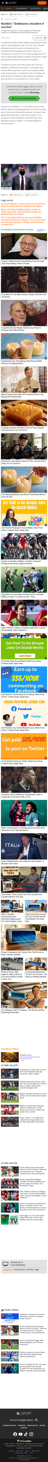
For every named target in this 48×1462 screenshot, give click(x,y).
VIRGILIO (12, 1443)
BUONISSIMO (20, 1448)
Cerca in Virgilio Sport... (22, 1420)
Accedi (42, 3)
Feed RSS (42, 1425)
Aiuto (31, 1453)
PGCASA (41, 1443)
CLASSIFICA (35, 8)
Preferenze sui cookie (21, 1453)
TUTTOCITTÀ (19, 1446)
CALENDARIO (21, 8)
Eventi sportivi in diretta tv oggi (26, 1269)
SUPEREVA (28, 1448)
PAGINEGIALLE (20, 1443)
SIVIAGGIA (31, 1446)
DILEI (25, 1446)
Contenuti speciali (9, 1425)
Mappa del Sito (32, 1425)
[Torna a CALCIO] (3, 8)
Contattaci (22, 1425)
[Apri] (3, 3)
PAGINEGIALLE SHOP (31, 1443)
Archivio (24, 1428)
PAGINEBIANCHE (10, 1446)
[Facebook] (15, 1436)
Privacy (27, 1451)
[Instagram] (31, 1436)
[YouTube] (20, 1436)
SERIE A (15, 19)
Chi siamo (11, 1451)
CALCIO (7, 19)
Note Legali (19, 1451)
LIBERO (6, 1443)
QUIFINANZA (39, 1446)
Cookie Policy (36, 1451)
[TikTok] (26, 1436)
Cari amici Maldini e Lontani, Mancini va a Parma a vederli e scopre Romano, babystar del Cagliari (23, 204)
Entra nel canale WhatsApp (25, 98)
